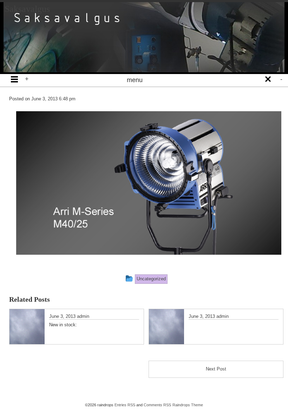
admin (83, 316)
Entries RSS (124, 405)
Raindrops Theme (187, 405)
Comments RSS (157, 405)
